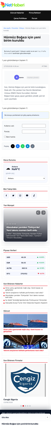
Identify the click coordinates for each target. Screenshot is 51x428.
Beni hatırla (10, 137)
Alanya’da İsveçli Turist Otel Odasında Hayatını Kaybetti (26, 303)
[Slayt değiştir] (21, 406)
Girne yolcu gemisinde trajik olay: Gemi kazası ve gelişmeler (24, 289)
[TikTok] (34, 195)
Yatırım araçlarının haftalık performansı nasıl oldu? (24, 293)
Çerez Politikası (20, 18)
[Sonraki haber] (43, 212)
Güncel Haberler (17, 13)
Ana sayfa (7, 28)
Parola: (7, 131)
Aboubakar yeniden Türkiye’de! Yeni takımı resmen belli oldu (24, 296)
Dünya (21, 28)
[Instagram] (20, 195)
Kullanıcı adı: (9, 126)
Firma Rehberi (35, 13)
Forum (34, 18)
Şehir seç (10, 173)
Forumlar (15, 28)
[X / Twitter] (13, 195)
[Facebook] (18, 146)
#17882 (44, 66)
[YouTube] (27, 195)
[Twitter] (13, 146)
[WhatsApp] (23, 146)
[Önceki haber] (38, 212)
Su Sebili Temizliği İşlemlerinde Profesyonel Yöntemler (26, 300)
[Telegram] (28, 146)
